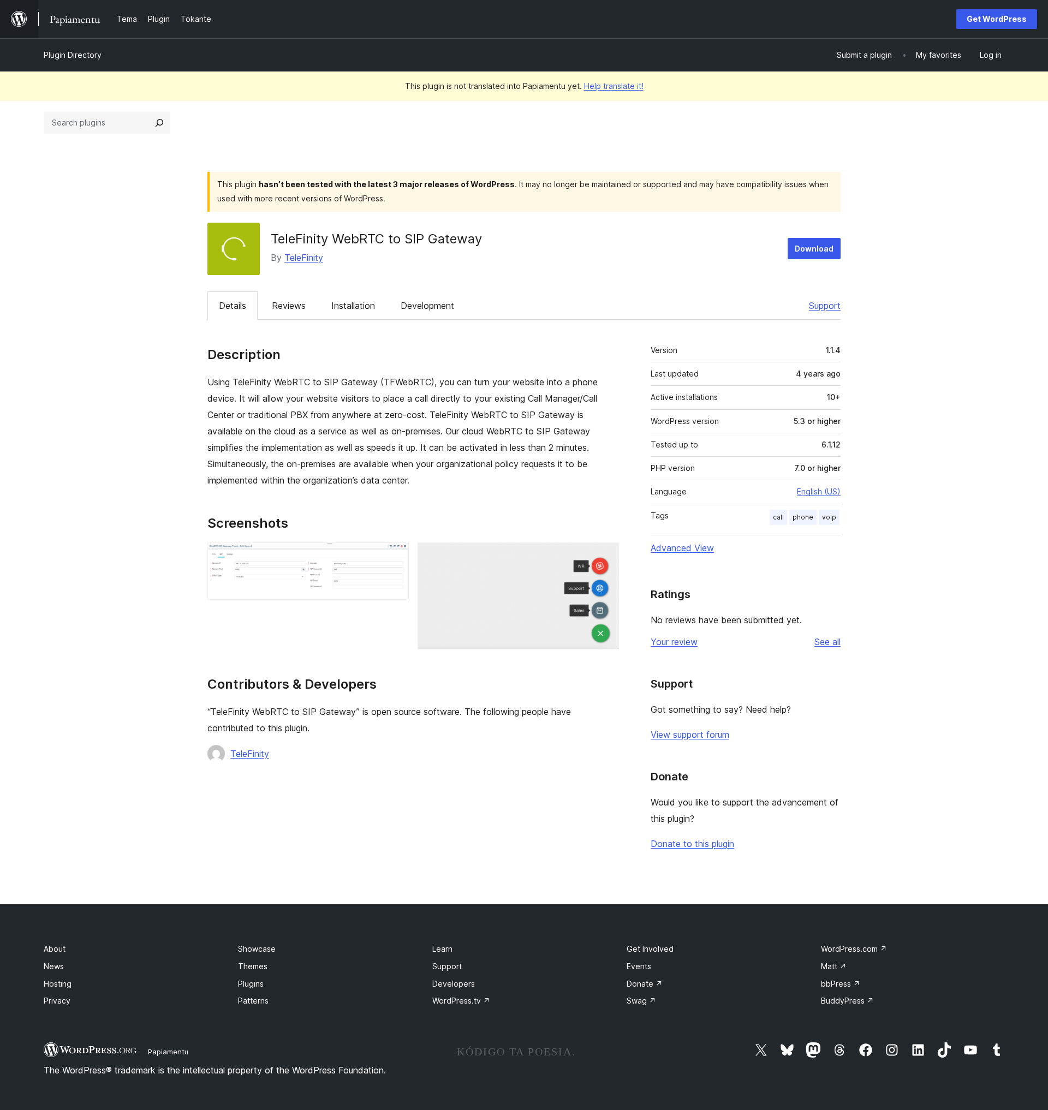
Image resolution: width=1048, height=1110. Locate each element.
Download (814, 248)
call (778, 517)
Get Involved (650, 948)
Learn (442, 948)
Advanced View (682, 547)
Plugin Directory (73, 54)
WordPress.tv (461, 1000)
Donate (645, 983)
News (54, 966)
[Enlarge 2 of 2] (604, 557)
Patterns (253, 1000)
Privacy (57, 1000)
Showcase (257, 948)
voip (829, 517)
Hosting (58, 983)
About (55, 948)
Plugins (251, 983)
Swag (641, 1000)
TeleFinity (303, 257)
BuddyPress (847, 1000)
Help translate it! (614, 86)
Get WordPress (997, 18)
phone (803, 517)
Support (825, 305)
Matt (834, 966)
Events (639, 966)
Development (427, 305)
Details (232, 305)
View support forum (690, 734)
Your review (674, 641)
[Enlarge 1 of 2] (394, 557)
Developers (453, 983)
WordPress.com (854, 948)
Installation (353, 305)
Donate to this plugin (692, 843)
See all (827, 641)
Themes (252, 966)
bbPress (840, 983)
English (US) (819, 491)
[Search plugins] (159, 123)
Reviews (289, 305)
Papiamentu (168, 1051)
